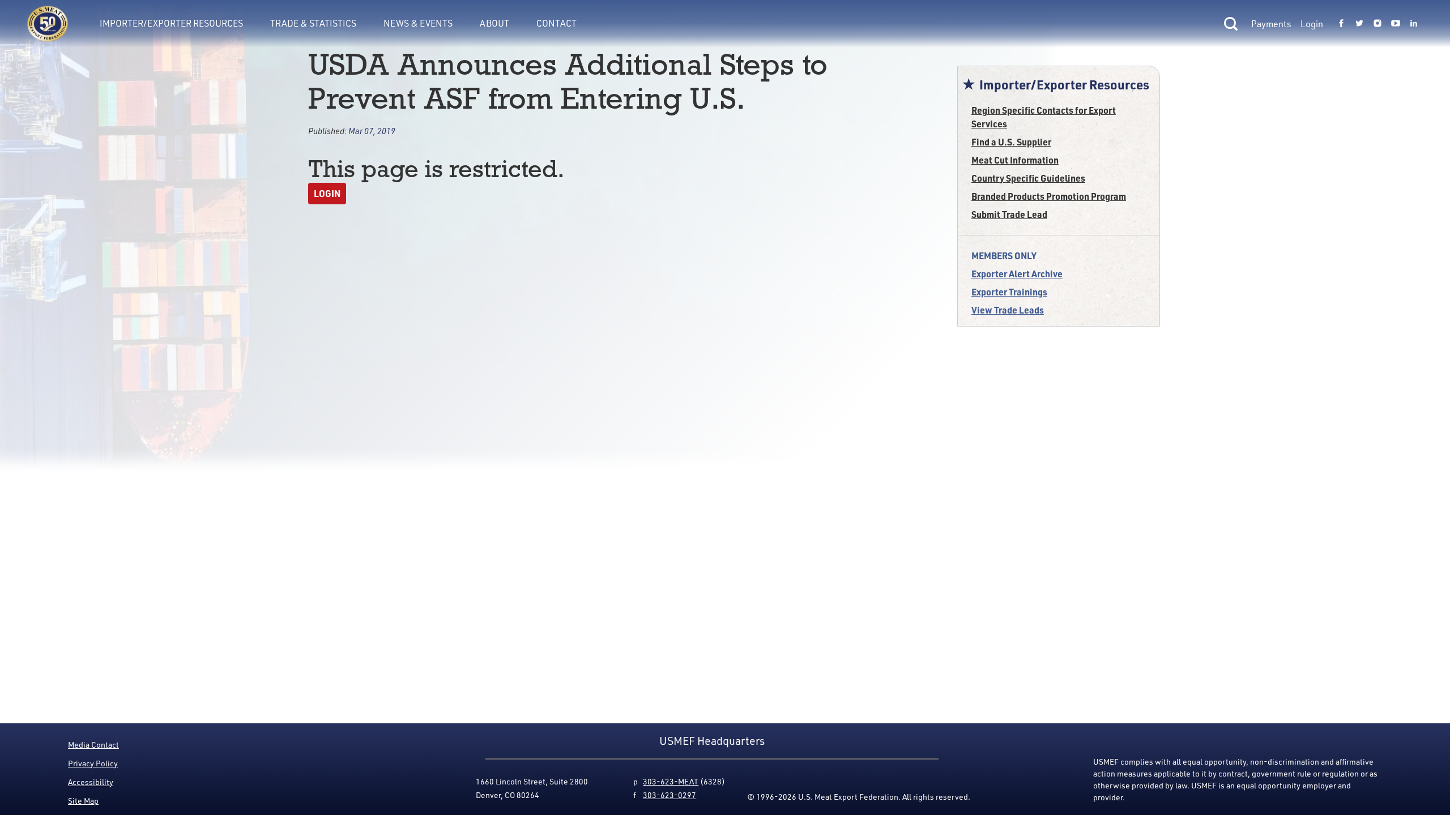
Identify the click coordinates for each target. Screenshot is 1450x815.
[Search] (1230, 23)
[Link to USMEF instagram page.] (1377, 24)
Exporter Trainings (1009, 292)
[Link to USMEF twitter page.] (1359, 24)
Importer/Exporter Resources (171, 23)
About (494, 23)
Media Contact (93, 744)
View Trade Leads (1007, 310)
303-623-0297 (669, 795)
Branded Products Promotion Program (1048, 196)
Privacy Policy (93, 763)
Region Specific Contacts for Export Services (1043, 117)
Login (1311, 24)
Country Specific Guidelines (1028, 178)
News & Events (418, 23)
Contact (556, 23)
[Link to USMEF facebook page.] (1341, 24)
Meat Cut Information (1015, 160)
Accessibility (90, 782)
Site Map (83, 800)
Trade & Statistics (313, 23)
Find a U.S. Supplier (1011, 142)
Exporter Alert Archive (1017, 274)
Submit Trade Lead (1009, 214)
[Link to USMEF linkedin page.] (1413, 24)
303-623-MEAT (670, 781)
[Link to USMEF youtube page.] (1395, 24)
